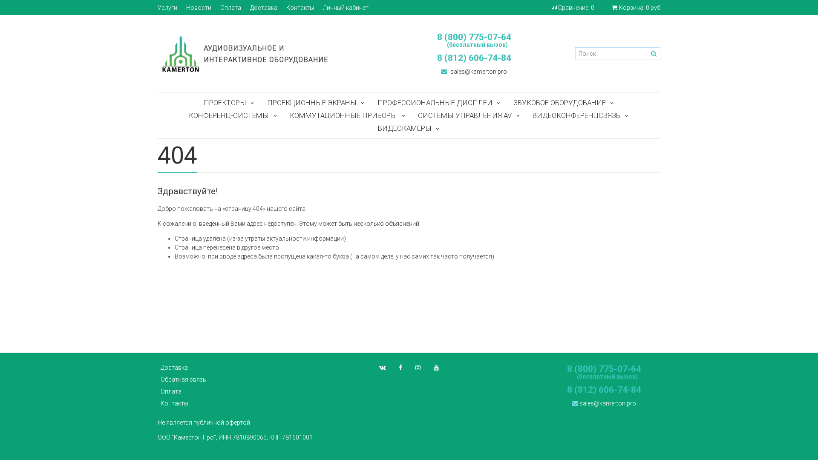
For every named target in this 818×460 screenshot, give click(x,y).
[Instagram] (417, 368)
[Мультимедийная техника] (279, 53)
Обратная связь (183, 379)
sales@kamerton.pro (478, 72)
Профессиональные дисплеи (435, 102)
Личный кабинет (346, 8)
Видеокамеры (405, 128)
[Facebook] (400, 368)
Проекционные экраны (312, 102)
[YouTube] (436, 368)
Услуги (167, 8)
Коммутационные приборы (343, 115)
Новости (198, 8)
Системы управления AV (465, 115)
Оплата (230, 8)
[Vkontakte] (382, 368)
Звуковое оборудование (559, 102)
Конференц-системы (229, 115)
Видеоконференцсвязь (576, 115)
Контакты (300, 8)
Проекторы (225, 102)
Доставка (263, 8)
